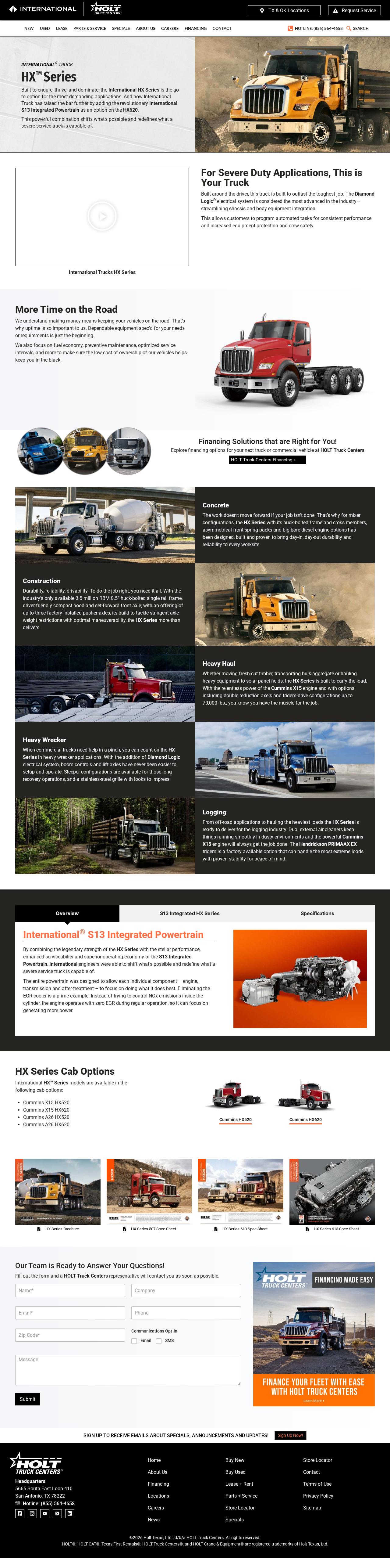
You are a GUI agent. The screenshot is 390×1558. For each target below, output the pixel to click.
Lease (61, 28)
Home (154, 1460)
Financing (196, 28)
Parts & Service (89, 28)
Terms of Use (317, 1484)
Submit (27, 1399)
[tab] (67, 913)
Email (145, 1340)
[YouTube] (44, 1513)
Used (45, 28)
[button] (348, 27)
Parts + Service (241, 1496)
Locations (158, 1496)
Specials (121, 28)
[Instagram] (32, 1513)
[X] (57, 1513)
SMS (169, 1340)
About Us (145, 28)
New (29, 28)
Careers (170, 28)
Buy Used (235, 1472)
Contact (222, 28)
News (154, 1520)
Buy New (234, 1460)
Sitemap (312, 1508)
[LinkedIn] (69, 1513)
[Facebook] (19, 1513)
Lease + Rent (239, 1484)
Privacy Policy (318, 1496)
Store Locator (239, 1508)
